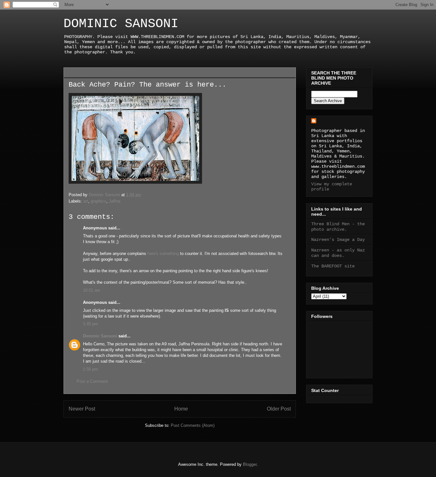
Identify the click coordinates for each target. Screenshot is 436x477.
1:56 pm (90, 369)
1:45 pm (90, 323)
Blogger (250, 464)
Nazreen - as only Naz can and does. (338, 253)
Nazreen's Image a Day (338, 239)
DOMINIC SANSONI (121, 24)
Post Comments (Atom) (192, 425)
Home (181, 409)
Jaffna (114, 201)
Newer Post (82, 409)
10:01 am (91, 290)
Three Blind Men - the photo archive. (338, 226)
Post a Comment (92, 381)
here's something (163, 253)
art (85, 201)
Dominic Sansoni (100, 336)
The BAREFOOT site (333, 266)
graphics (98, 201)
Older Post (279, 409)
